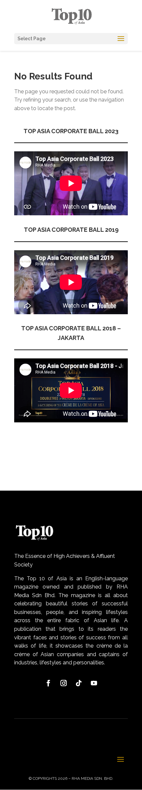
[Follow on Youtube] (94, 683)
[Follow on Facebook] (48, 683)
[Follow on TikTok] (78, 683)
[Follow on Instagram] (63, 683)
